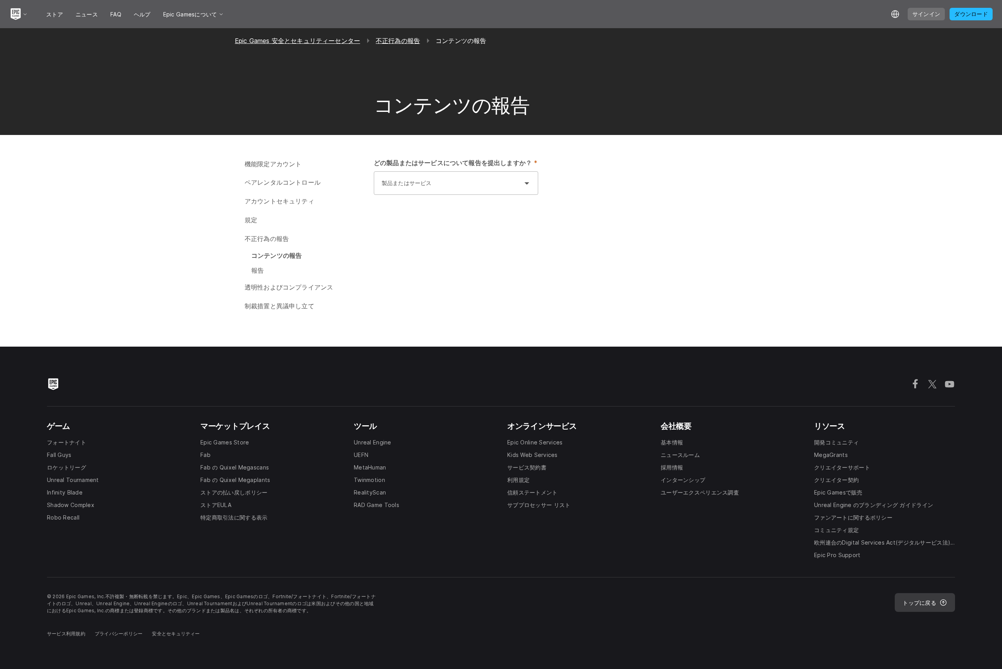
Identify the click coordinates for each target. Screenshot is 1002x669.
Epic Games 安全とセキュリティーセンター (297, 41)
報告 (257, 270)
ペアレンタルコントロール (283, 182)
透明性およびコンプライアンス (289, 287)
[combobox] (448, 187)
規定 (251, 220)
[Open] (527, 183)
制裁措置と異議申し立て (279, 306)
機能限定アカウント (273, 164)
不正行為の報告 (398, 41)
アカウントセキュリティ (279, 201)
